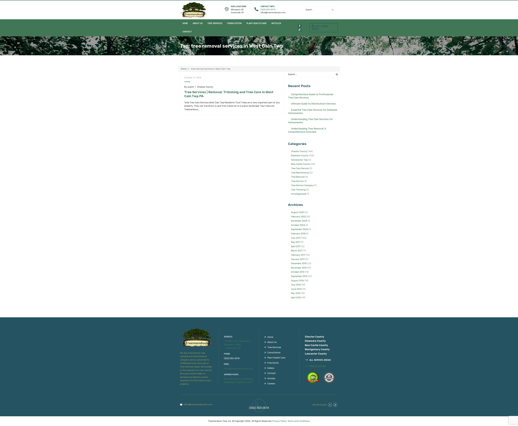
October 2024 (298, 225)
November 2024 (299, 221)
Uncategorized (298, 194)
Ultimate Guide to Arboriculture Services (313, 103)
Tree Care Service (300, 168)
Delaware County (300, 155)
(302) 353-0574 (267, 9)
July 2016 (296, 284)
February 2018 (298, 233)
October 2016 (298, 272)
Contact (187, 32)
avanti (191, 87)
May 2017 (295, 242)
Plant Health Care (256, 23)
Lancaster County (316, 353)
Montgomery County (317, 349)
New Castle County (301, 164)
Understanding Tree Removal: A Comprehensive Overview (307, 130)
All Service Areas (320, 360)
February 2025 (298, 216)
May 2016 (296, 293)
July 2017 (296, 238)
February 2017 (298, 255)
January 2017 (298, 259)
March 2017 (297, 250)
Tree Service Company (302, 185)
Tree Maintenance (300, 172)
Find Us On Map (317, 366)
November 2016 (299, 267)
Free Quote (273, 363)
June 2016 (296, 289)
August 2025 (297, 212)
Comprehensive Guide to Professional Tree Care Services (310, 96)
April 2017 (296, 246)
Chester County (205, 87)
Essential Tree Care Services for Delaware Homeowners (312, 111)
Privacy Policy (279, 421)
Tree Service (297, 181)
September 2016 (299, 276)
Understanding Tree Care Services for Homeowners (310, 121)
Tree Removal (298, 177)
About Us (197, 23)
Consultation (234, 23)
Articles (276, 23)
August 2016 (297, 280)
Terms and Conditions (298, 421)
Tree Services (214, 23)
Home (185, 23)
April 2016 (296, 297)
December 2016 (299, 263)
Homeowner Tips (299, 160)
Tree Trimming (298, 189)
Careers (271, 383)
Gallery (270, 368)
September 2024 (299, 229)
